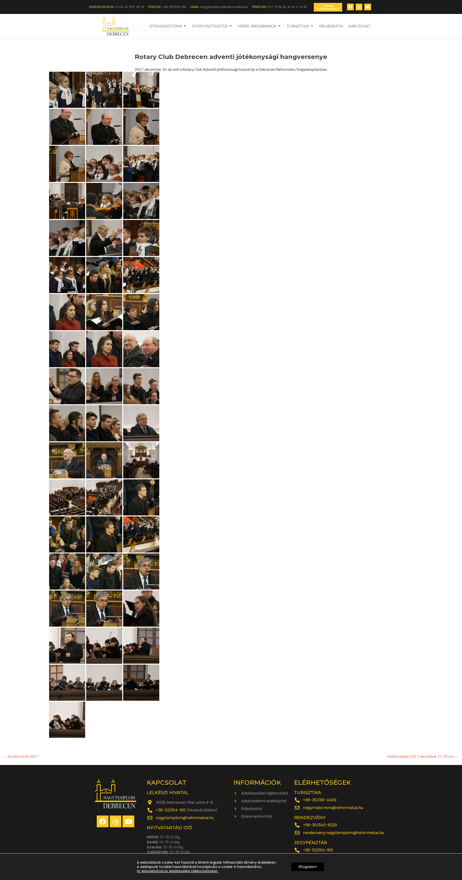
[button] (328, 7)
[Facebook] (350, 7)
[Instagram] (359, 7)
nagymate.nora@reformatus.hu (333, 807)
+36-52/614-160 (171, 810)
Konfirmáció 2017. (21, 756)
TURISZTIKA (298, 26)
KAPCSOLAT (359, 26)
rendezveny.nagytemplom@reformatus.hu (343, 832)
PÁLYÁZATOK (331, 26)
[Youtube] (367, 7)
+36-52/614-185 (318, 850)
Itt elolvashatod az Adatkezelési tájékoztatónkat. (177, 871)
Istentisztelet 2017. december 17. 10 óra (422, 756)
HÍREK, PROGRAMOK (257, 26)
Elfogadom (308, 866)
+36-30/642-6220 (320, 825)
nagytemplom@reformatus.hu (185, 818)
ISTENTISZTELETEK (210, 26)
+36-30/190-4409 (319, 800)
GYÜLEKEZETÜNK (165, 26)
